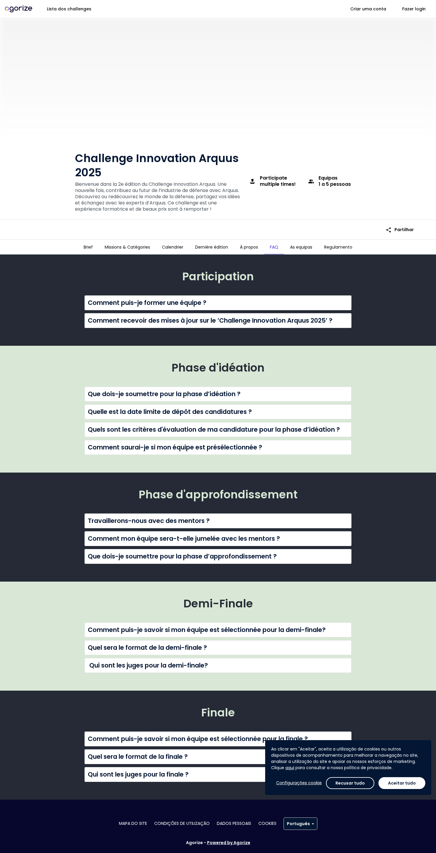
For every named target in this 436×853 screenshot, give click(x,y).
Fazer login (414, 9)
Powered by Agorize (228, 843)
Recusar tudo (350, 783)
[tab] (88, 247)
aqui (289, 768)
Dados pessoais (234, 823)
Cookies (267, 823)
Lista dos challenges (69, 9)
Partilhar (400, 230)
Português (298, 824)
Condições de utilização (182, 823)
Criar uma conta (368, 9)
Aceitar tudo (402, 783)
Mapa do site (133, 823)
